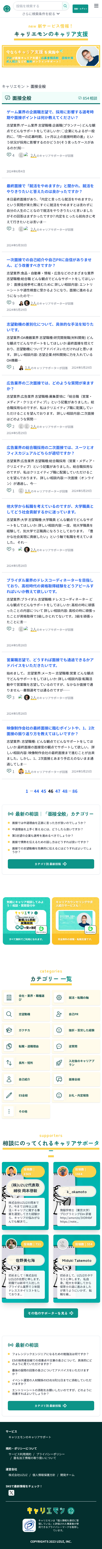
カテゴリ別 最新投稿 (48, 864)
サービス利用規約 (20, 1454)
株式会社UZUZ (18, 1475)
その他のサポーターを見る (48, 1313)
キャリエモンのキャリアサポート (30, 1437)
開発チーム (67, 1475)
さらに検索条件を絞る (38, 13)
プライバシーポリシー (50, 1454)
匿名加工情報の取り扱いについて (35, 1458)
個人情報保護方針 (43, 1475)
